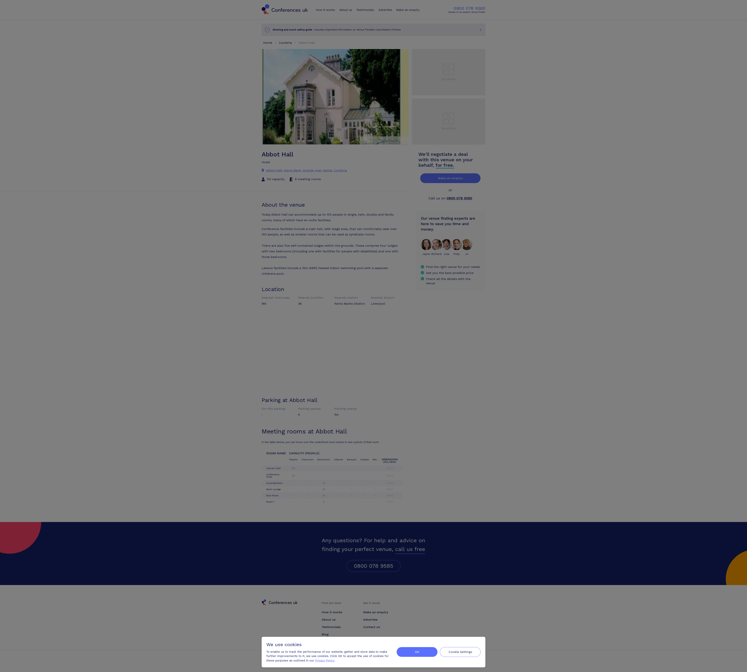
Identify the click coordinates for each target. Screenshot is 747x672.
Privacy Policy (324, 660)
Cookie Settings (460, 652)
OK (417, 652)
